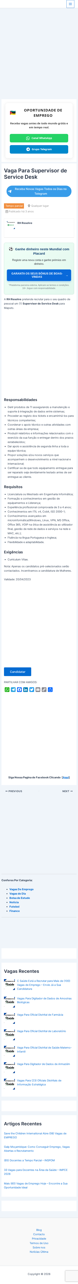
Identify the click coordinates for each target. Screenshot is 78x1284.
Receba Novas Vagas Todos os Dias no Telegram (41, 191)
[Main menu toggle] (70, 4)
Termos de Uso (39, 1243)
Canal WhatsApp (42, 138)
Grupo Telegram (42, 149)
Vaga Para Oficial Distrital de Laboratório (41, 1031)
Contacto (39, 1234)
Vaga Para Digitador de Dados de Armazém (43, 1064)
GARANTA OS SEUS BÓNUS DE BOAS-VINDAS (39, 275)
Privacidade (39, 1238)
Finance (14, 911)
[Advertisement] (39, 59)
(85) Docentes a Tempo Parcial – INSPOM (29, 1160)
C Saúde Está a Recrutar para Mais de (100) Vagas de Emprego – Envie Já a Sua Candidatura (43, 985)
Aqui (66, 777)
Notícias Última (39, 1251)
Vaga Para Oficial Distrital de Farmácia (40, 1014)
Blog (39, 1230)
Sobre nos (39, 1247)
